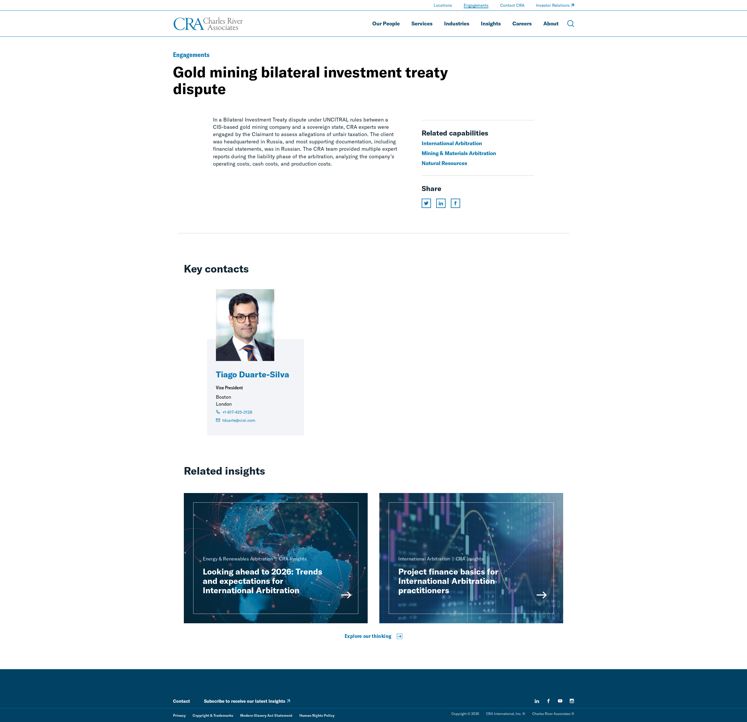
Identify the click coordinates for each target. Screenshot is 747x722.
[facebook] (548, 701)
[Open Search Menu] (570, 23)
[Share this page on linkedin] (441, 203)
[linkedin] (537, 701)
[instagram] (572, 701)
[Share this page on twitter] (426, 203)
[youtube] (560, 701)
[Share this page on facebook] (455, 203)
